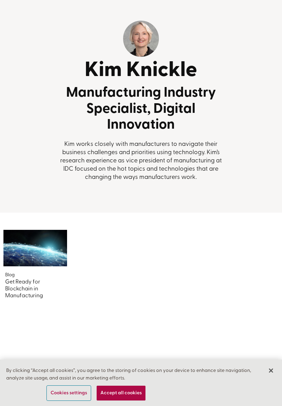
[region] (141, 383)
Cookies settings (69, 393)
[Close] (271, 370)
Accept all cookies (121, 393)
